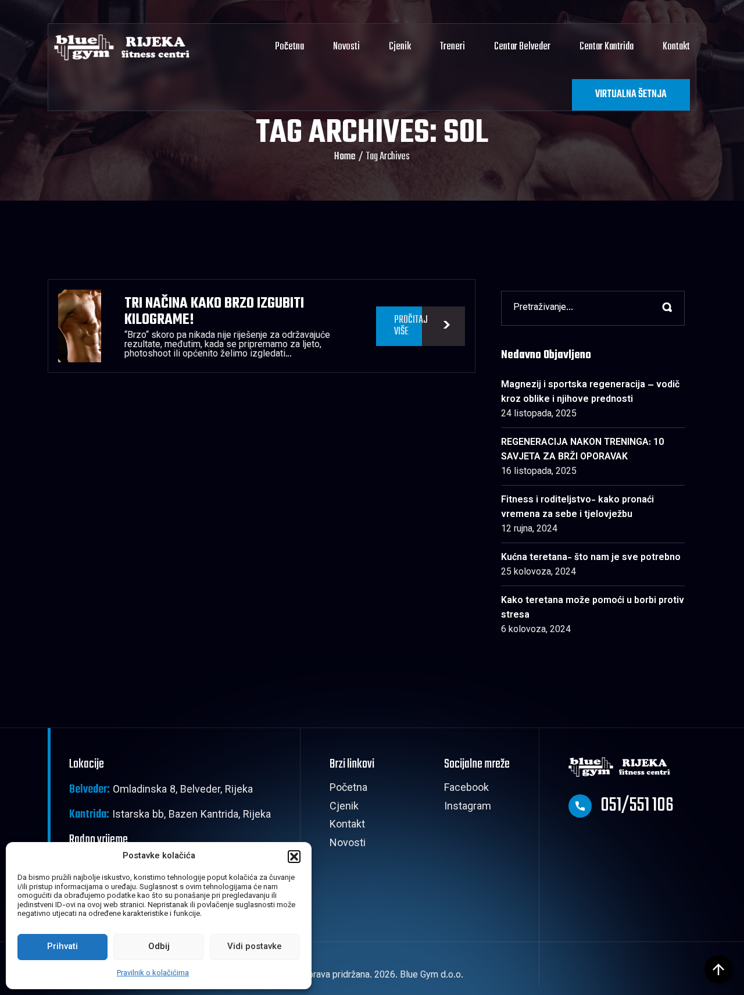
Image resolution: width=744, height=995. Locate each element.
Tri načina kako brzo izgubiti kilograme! (214, 311)
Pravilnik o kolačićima (153, 973)
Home (345, 157)
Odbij (159, 947)
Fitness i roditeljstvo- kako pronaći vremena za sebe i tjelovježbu (577, 507)
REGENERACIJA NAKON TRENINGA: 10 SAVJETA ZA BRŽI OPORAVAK (582, 450)
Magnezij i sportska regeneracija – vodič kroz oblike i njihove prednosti (590, 392)
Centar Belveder (522, 46)
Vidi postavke (254, 947)
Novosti (346, 46)
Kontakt (676, 46)
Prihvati (62, 947)
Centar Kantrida (607, 46)
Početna (289, 46)
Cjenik (400, 46)
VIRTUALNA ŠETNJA (631, 94)
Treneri (452, 46)
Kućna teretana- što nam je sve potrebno (591, 558)
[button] (294, 856)
